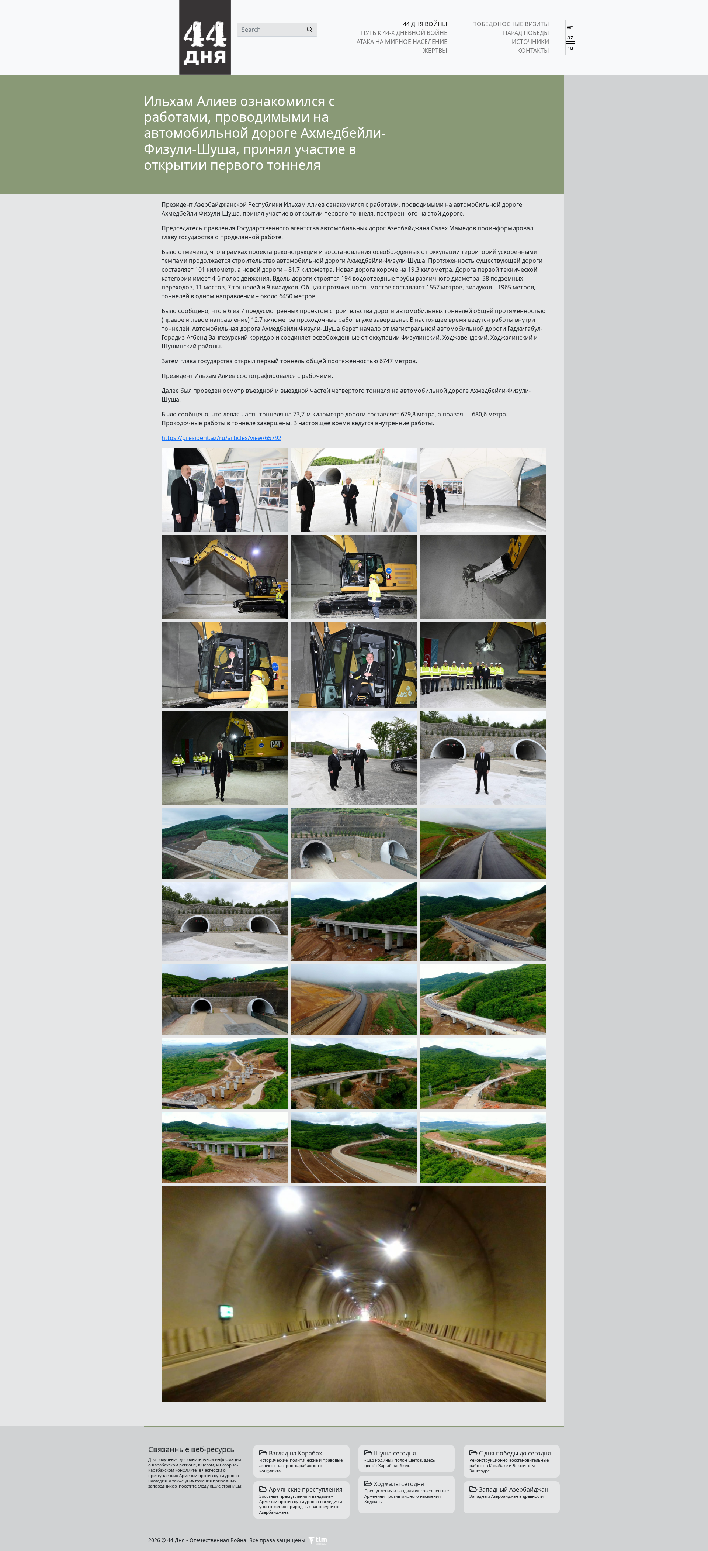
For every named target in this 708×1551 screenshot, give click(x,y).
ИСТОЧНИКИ (530, 42)
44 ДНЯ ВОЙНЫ (425, 24)
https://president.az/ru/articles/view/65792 (221, 438)
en (570, 27)
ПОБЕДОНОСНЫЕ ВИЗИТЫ (510, 24)
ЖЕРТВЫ (435, 51)
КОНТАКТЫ (533, 51)
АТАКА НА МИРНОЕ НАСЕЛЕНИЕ (402, 42)
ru (570, 48)
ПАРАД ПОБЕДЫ (526, 33)
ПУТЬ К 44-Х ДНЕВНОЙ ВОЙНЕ (404, 33)
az (570, 37)
